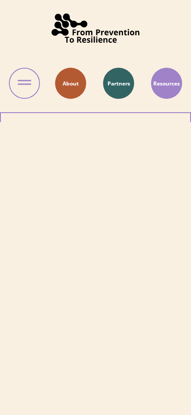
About (71, 83)
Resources (166, 83)
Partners (118, 83)
